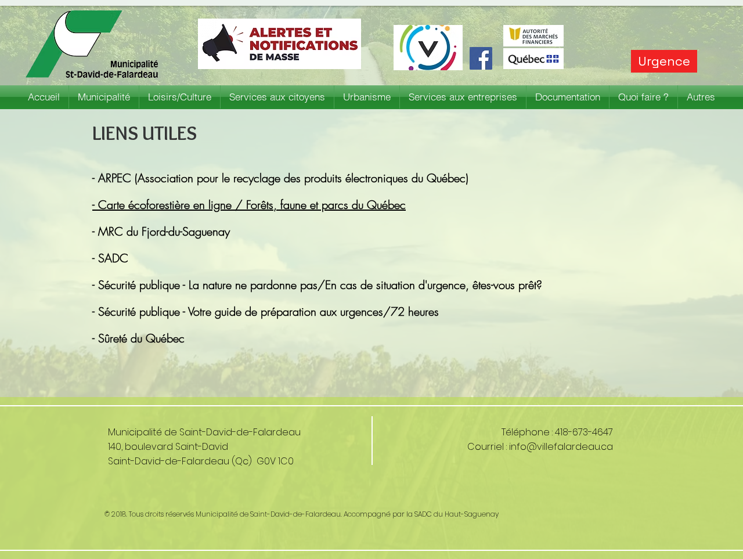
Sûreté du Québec (143, 338)
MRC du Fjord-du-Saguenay (164, 231)
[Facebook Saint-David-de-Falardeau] (481, 58)
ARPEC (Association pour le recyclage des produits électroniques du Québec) (283, 178)
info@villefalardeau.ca (561, 446)
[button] (104, 97)
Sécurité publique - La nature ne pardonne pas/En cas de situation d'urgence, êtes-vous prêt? (320, 285)
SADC (113, 258)
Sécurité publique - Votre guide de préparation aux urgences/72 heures (272, 311)
